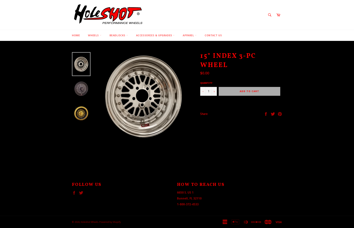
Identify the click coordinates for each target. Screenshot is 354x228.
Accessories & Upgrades (154, 35)
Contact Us (213, 35)
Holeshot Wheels (89, 222)
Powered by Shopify (110, 222)
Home (76, 35)
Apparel (189, 35)
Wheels (94, 35)
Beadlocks (118, 35)
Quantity (206, 83)
